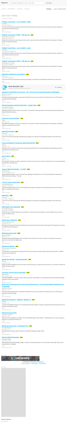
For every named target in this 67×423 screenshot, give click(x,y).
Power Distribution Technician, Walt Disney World (18, 143)
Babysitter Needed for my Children (13, 74)
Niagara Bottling (6, 235)
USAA (3, 120)
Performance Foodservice (9, 248)
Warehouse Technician (9, 220)
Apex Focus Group (7, 94)
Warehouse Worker (8, 246)
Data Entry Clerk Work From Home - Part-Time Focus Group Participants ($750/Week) (31, 92)
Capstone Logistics (7, 314)
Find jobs (48, 9)
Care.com (4, 76)
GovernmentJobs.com (8, 222)
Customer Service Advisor (11, 118)
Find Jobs (48, 3)
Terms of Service (25, 363)
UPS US (4, 261)
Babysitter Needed (8, 131)
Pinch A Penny (6, 171)
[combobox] (36, 3)
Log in (55, 9)
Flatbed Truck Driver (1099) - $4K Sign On (16, 35)
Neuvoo (42, 361)
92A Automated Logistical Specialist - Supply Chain (19, 105)
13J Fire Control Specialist (11, 182)
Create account (62, 9)
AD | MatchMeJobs (7, 327)
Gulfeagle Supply (6, 339)
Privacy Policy (42, 363)
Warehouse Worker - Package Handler (14, 259)
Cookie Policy (34, 363)
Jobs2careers (33, 361)
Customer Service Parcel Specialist (14, 272)
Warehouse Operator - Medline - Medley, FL (16, 300)
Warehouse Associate (9, 233)
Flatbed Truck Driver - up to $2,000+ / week (16, 22)
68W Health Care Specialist (11, 207)
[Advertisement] (13, 392)
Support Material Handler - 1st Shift (14, 169)
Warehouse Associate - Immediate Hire (15, 326)
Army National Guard (7, 107)
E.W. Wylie (4, 23)
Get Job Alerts (58, 87)
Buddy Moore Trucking (8, 36)
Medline (4, 301)
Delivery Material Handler (10, 337)
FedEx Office (5, 274)
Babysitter (5, 195)
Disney (4, 145)
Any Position (6, 156)
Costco (4, 158)
